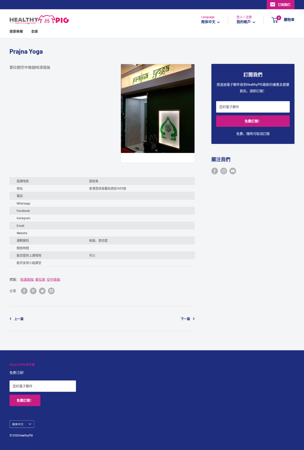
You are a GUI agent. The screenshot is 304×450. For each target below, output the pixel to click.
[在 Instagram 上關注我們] (223, 171)
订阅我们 (284, 4)
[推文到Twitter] (42, 291)
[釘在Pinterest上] (33, 291)
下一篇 (185, 319)
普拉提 (40, 279)
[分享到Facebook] (24, 291)
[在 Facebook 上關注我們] (214, 171)
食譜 (34, 31)
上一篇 (19, 319)
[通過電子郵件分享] (51, 291)
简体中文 (18, 424)
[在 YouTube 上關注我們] (232, 171)
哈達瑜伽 (26, 279)
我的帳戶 (244, 22)
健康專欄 (16, 31)
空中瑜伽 (53, 279)
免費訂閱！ (253, 121)
